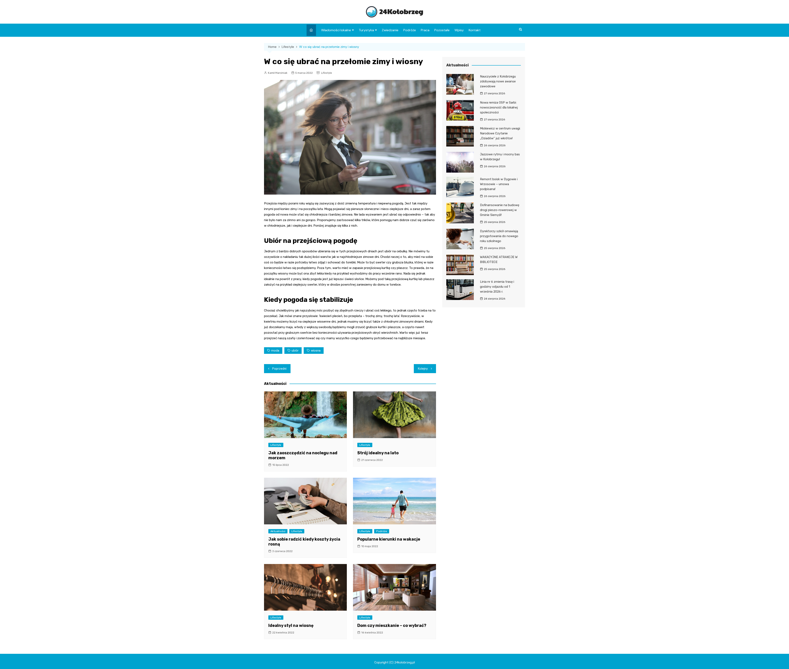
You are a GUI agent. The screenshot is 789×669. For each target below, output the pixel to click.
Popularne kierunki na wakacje (388, 539)
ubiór (295, 350)
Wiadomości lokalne (336, 30)
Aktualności (277, 531)
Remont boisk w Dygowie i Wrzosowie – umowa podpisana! (499, 184)
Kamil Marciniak (277, 72)
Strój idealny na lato (378, 452)
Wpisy (459, 30)
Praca (425, 30)
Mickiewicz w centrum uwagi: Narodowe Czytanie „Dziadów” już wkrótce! (500, 133)
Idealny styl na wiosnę (291, 625)
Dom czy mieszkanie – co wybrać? (391, 625)
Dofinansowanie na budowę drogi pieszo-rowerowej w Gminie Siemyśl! (499, 210)
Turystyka (366, 30)
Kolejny (423, 369)
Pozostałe (442, 30)
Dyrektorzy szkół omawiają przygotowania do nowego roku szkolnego (499, 236)
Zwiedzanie (390, 30)
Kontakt (475, 30)
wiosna (316, 350)
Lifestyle (326, 72)
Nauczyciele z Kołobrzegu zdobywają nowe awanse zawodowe (498, 81)
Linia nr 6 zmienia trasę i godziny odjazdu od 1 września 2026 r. (497, 286)
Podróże (409, 30)
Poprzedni (279, 369)
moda (275, 350)
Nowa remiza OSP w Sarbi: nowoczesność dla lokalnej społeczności (499, 107)
